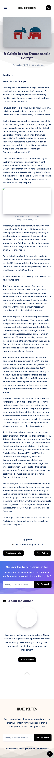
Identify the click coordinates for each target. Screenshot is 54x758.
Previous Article (13, 553)
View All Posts (27, 659)
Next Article (42, 553)
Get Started (42, 584)
